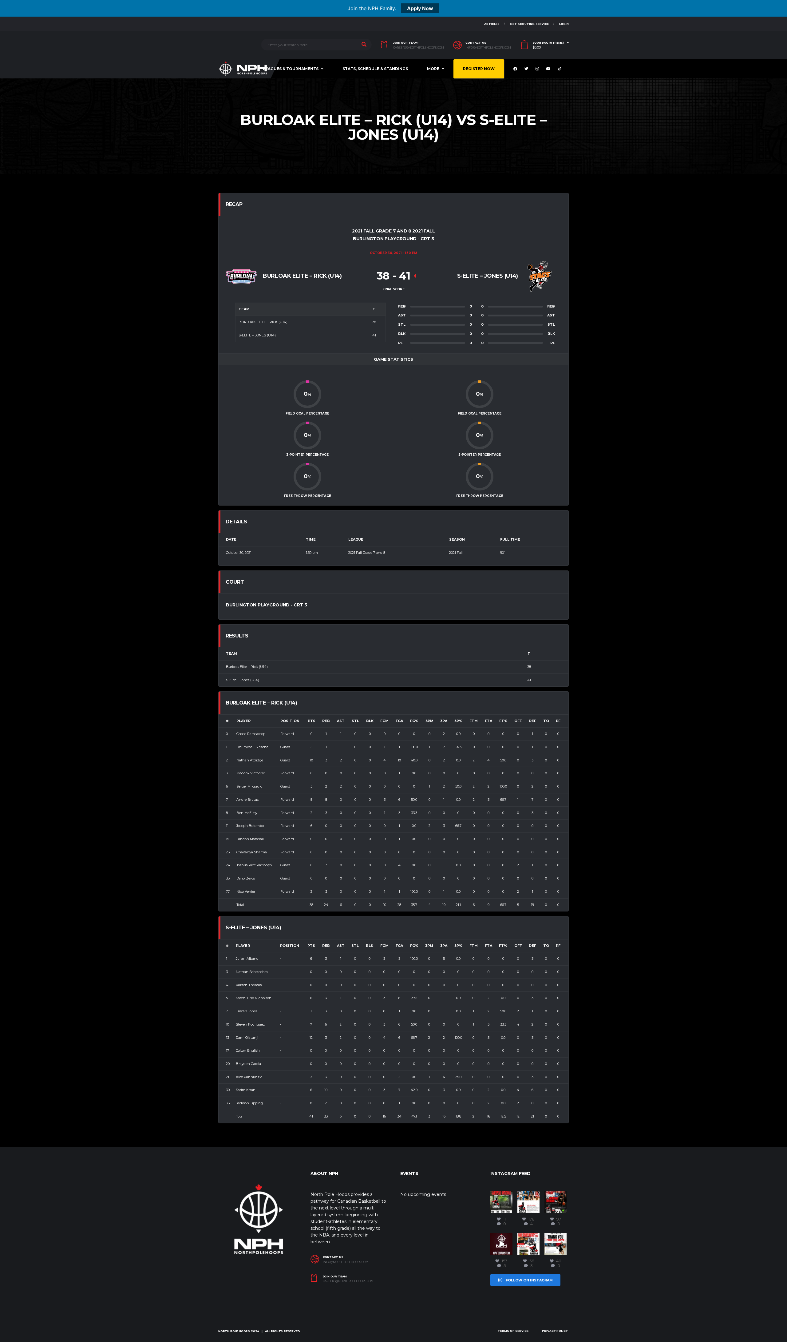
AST (341, 721)
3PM (429, 721)
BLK (370, 721)
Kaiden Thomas (249, 985)
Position (289, 721)
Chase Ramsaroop (250, 734)
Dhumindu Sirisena (252, 747)
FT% (503, 721)
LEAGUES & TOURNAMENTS (290, 68)
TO (546, 721)
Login (564, 24)
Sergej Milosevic (249, 786)
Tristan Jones (246, 1011)
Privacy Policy (555, 1330)
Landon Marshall (250, 839)
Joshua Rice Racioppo (254, 865)
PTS (311, 721)
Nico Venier (245, 891)
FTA (488, 721)
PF (558, 721)
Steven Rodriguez (250, 1024)
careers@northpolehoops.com (418, 47)
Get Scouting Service (529, 24)
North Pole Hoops (234, 1331)
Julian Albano (247, 958)
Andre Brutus (247, 799)
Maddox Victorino (250, 773)
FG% (414, 721)
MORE (433, 68)
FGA (399, 721)
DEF (532, 721)
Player (243, 721)
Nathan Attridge (249, 760)
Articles (492, 24)
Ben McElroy (246, 813)
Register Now (479, 68)
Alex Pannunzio (249, 1077)
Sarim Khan (245, 1090)
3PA (443, 721)
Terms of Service (513, 1330)
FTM (473, 721)
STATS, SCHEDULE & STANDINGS (375, 68)
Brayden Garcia (248, 1064)
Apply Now (420, 8)
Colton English (248, 1050)
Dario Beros (245, 878)
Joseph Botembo (250, 826)
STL (355, 721)
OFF (518, 721)
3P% (458, 721)
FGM (384, 721)
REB (326, 721)
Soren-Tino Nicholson (253, 998)
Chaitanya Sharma (251, 852)
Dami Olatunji (247, 1037)
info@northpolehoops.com (488, 47)
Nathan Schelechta (252, 972)
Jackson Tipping (249, 1103)
